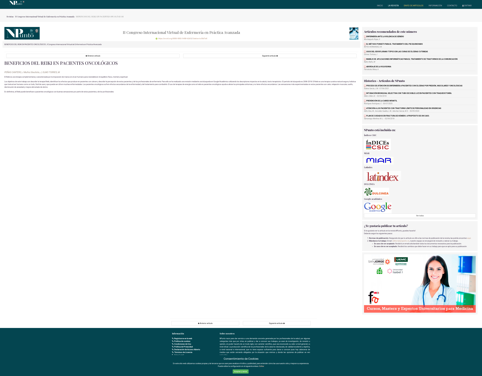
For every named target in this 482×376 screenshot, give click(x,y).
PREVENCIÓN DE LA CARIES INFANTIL (381, 101)
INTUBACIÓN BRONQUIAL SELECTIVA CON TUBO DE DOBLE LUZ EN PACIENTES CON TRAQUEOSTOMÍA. (409, 93)
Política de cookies (182, 341)
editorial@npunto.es (400, 241)
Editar (261, 366)
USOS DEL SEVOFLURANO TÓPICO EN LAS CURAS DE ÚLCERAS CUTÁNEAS (397, 52)
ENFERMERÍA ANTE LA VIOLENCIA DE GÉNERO (385, 37)
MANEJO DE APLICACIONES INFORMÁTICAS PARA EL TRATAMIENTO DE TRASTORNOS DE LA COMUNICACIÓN (412, 59)
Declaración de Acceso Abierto (187, 350)
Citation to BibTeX (199, 39)
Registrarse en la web (183, 338)
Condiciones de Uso (182, 344)
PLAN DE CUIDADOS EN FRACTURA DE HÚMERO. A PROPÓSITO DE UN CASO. (397, 116)
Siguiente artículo (269, 56)
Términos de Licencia (183, 352)
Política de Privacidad (183, 347)
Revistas (10, 16)
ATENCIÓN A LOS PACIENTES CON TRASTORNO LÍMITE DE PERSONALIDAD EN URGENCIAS (403, 108)
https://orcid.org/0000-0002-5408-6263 (174, 39)
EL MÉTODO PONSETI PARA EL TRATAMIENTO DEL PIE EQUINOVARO (394, 44)
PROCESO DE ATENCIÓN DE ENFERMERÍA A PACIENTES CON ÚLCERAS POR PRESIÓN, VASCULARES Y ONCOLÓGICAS (414, 86)
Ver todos (420, 216)
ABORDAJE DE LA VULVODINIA (378, 67)
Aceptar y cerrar (240, 371)
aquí (469, 238)
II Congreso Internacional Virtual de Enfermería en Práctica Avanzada (44, 16)
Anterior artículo (93, 56)
